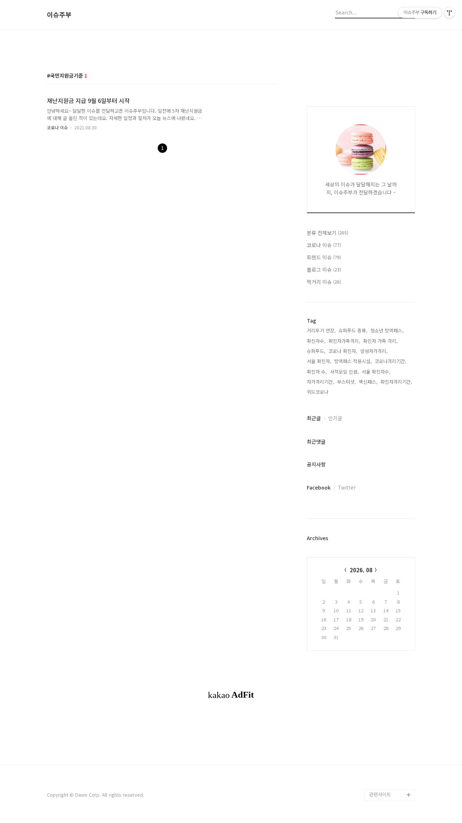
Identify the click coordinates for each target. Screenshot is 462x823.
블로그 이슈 (324, 269)
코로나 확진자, (342, 351)
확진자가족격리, (344, 340)
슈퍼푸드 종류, (353, 330)
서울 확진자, (319, 361)
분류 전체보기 (327, 232)
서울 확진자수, (376, 371)
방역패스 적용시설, (353, 361)
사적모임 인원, (344, 371)
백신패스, (368, 381)
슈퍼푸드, (316, 351)
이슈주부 (59, 15)
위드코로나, (318, 391)
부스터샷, (346, 381)
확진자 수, (317, 371)
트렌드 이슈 (324, 257)
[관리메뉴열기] (449, 12)
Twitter (347, 487)
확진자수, (316, 340)
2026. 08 (361, 570)
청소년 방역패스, (387, 330)
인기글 (335, 418)
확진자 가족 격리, (380, 340)
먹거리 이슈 (324, 281)
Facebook (319, 487)
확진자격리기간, (396, 381)
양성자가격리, (374, 351)
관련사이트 (380, 794)
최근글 (314, 418)
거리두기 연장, (321, 330)
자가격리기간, (320, 381)
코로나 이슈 (57, 127)
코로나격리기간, (390, 361)
